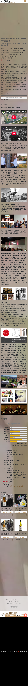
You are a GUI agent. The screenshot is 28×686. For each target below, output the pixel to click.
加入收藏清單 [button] (12, 515)
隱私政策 (16, 610)
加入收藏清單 (10, 615)
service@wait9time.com (15, 603)
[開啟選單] (1, 1)
